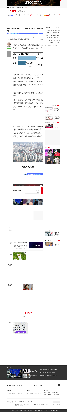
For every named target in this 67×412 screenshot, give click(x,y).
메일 (8, 54)
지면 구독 (42, 223)
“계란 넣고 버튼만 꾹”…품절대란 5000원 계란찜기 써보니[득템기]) (22, 242)
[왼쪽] (24, 252)
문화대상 (45, 392)
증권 (56, 27)
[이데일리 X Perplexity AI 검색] (25, 33)
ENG (51, 7)
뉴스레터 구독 (38, 223)
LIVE (8, 7)
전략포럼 (49, 392)
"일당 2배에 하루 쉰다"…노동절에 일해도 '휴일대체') (20, 245)
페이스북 (8, 52)
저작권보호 (42, 410)
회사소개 (9, 410)
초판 (57, 7)
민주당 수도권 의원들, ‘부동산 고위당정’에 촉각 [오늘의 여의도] (49, 369)
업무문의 (21, 410)
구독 (53, 7)
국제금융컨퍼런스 (50, 394)
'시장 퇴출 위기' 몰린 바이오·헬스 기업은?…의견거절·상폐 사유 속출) (23, 246)
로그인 (59, 7)
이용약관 (24, 410)
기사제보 (51, 410)
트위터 (10, 52)
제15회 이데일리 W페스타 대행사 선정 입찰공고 (18, 385)
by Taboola (10, 230)
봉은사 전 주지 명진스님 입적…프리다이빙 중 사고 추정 (48, 372)
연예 (58, 27)
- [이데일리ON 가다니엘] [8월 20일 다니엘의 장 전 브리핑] (33, 393)
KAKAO (8, 56)
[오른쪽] (25, 252)
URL (10, 56)
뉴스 (53, 27)
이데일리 (16, 11)
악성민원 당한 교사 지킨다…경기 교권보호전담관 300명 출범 (49, 375)
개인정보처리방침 (55, 410)
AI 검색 (11, 15)
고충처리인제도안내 (37, 410)
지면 (55, 7)
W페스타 (53, 392)
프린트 (10, 54)
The (58, 14)
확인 (58, 385)
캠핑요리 (45, 394)
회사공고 (13, 410)
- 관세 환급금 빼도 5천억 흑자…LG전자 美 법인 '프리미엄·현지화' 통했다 (15, 393)
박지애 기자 (9, 46)
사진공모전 (57, 392)
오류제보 (47, 410)
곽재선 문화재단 (56, 394)
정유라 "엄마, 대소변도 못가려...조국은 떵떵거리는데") (21, 248)
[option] (25, 7)
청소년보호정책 (30, 410)
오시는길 (17, 410)
